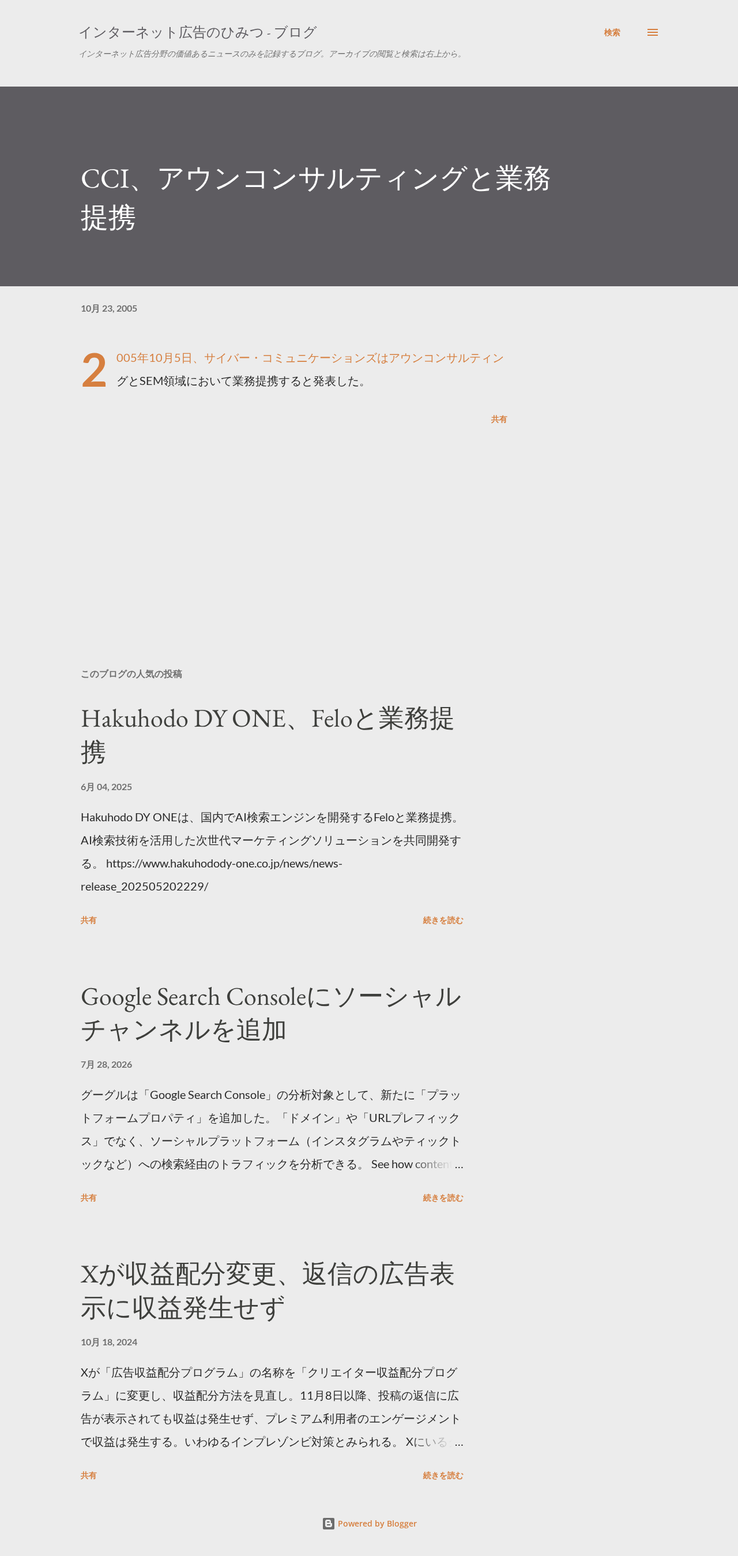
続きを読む (443, 920)
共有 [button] (499, 419)
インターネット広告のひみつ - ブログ (197, 32)
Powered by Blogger (376, 1523)
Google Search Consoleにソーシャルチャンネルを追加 (271, 1012)
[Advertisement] (275, 524)
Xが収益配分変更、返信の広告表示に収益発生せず (268, 1290)
